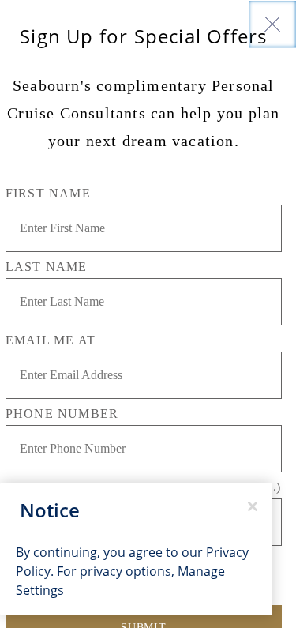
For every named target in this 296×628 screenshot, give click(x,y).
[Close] (272, 23)
